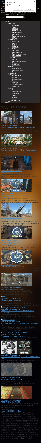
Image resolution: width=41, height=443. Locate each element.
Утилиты (15, 95)
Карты (14, 59)
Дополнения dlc (14, 101)
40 (16, 411)
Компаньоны (17, 31)
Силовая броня (17, 84)
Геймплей (11, 23)
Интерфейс (12, 48)
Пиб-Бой (15, 45)
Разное (11, 88)
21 (13, 411)
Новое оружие (17, 70)
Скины (14, 72)
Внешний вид (17, 79)
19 (9, 411)
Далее (20, 411)
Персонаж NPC (17, 34)
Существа (15, 86)
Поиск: (3, 17)
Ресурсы (15, 47)
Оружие (11, 66)
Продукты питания (18, 36)
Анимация (15, 25)
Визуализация (17, 52)
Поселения (16, 63)
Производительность (19, 54)
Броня (14, 77)
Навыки (15, 81)
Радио (14, 38)
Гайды (7, 102)
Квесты (15, 29)
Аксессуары (16, 75)
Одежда (15, 83)
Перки (14, 43)
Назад (3, 411)
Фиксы (14, 97)
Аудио (14, 27)
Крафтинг (15, 41)
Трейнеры (15, 93)
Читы (14, 99)
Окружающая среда (19, 61)
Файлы (7, 22)
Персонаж (12, 74)
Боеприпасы (16, 68)
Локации (11, 57)
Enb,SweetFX (16, 56)
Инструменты (13, 39)
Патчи (14, 90)
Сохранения (16, 92)
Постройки (16, 65)
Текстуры (15, 50)
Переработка (17, 32)
